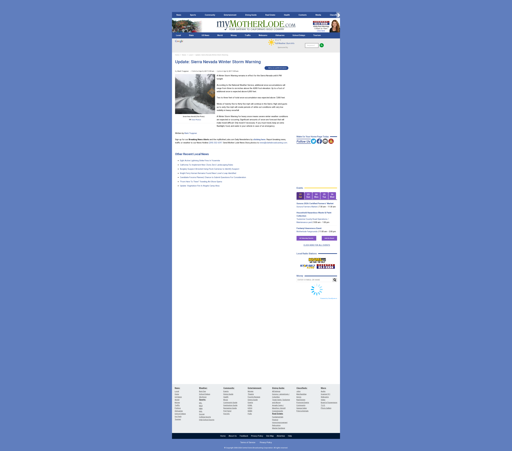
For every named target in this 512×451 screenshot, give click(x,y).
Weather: (203, 388)
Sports (193, 15)
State (191, 35)
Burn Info (290, 43)
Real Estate (270, 15)
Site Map (270, 436)
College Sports (205, 417)
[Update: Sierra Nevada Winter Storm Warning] (195, 113)
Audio (323, 391)
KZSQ (250, 408)
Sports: (202, 399)
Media (318, 15)
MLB (201, 406)
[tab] (300, 195)
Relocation (276, 425)
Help (290, 436)
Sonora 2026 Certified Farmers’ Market (315, 203)
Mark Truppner (190, 133)
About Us (233, 436)
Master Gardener (278, 428)
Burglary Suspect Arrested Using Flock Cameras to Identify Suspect (209, 169)
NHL (200, 411)
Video (323, 400)
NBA (201, 409)
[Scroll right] (338, 15)
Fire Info (226, 414)
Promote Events (302, 403)
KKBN (250, 411)
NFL (200, 403)
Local (178, 35)
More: (323, 388)
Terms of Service (247, 442)
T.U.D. (323, 405)
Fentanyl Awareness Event (309, 228)
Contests (303, 15)
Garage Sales (301, 408)
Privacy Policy (257, 436)
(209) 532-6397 (215, 142)
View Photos (196, 120)
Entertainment (230, 15)
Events (226, 391)
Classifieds (335, 15)
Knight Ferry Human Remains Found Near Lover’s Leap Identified (208, 173)
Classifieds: (301, 388)
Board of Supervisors (329, 403)
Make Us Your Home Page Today (313, 136)
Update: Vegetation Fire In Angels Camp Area (199, 186)
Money (234, 35)
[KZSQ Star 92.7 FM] (306, 265)
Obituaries (280, 35)
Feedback (244, 436)
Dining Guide (251, 15)
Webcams (263, 35)
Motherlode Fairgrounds (307, 231)
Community (210, 15)
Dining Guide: (278, 388)
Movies (250, 391)
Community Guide (230, 403)
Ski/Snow (203, 397)
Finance (275, 420)
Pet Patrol (227, 411)
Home (223, 436)
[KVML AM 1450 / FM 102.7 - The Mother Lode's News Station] (317, 259)
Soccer (202, 414)
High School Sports (206, 420)
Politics (178, 408)
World (220, 35)
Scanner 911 (325, 394)
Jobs (298, 391)
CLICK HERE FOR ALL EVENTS (316, 245)
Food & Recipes (254, 397)
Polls (250, 414)
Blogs (225, 400)
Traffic (248, 35)
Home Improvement (279, 423)
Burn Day (202, 391)
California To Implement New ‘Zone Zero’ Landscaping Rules (206, 165)
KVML (250, 405)
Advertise (281, 436)
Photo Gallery (326, 408)
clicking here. (259, 139)
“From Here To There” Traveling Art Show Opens (201, 181)
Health (287, 15)
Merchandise (301, 394)
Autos (298, 397)
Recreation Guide (230, 408)
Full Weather (280, 43)
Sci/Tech (178, 417)
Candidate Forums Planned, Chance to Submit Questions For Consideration (213, 177)
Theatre (251, 394)
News (178, 15)
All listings (276, 391)
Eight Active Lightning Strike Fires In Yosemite (200, 160)
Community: (229, 388)
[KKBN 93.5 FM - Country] (325, 265)
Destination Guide (230, 405)
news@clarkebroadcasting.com (273, 142)
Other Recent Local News (192, 154)
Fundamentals (277, 417)
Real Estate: (277, 413)
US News (205, 35)
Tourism (317, 35)
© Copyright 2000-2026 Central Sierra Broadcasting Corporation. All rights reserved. (256, 448)
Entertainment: (255, 388)
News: (177, 388)
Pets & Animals (302, 411)
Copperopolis (277, 411)
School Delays (299, 35)
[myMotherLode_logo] (256, 25)
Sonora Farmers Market (307, 206)
